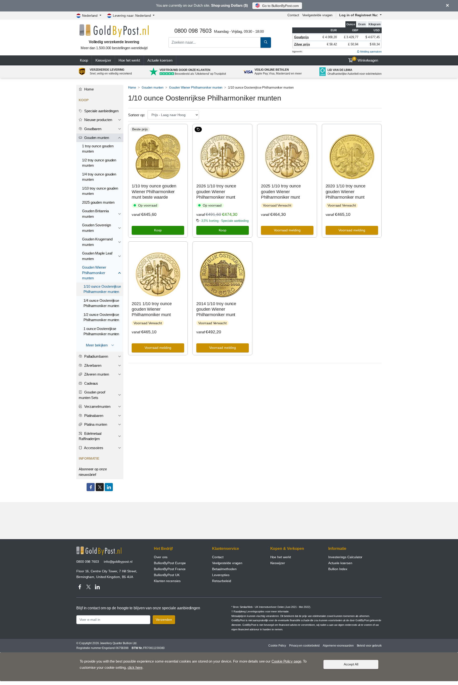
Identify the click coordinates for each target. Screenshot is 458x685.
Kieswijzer (103, 60)
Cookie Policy (277, 645)
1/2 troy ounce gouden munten (99, 163)
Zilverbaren (92, 365)
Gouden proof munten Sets (92, 395)
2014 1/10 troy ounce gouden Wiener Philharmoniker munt (216, 309)
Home (132, 87)
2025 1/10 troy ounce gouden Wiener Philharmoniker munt (281, 192)
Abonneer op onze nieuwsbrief (93, 472)
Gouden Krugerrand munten (97, 242)
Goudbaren (92, 129)
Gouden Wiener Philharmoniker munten (195, 87)
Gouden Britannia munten (95, 213)
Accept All (351, 664)
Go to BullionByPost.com (280, 6)
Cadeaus (90, 383)
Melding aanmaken (370, 51)
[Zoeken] (265, 42)
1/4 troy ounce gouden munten (99, 177)
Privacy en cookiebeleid (304, 645)
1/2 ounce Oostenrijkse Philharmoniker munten (101, 317)
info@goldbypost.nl (118, 561)
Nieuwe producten (97, 120)
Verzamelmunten (96, 406)
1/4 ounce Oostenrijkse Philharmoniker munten (101, 303)
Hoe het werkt (129, 60)
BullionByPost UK (167, 575)
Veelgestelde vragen (317, 15)
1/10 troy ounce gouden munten (100, 191)
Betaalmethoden (224, 569)
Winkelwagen (366, 59)
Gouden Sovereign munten (96, 228)
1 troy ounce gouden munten (97, 149)
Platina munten (95, 424)
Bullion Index (337, 569)
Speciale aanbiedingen (101, 111)
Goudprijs (301, 37)
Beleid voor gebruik (369, 645)
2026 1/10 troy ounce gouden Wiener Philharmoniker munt (216, 192)
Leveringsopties (255, 611)
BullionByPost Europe (170, 563)
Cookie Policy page (286, 661)
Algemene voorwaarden (338, 645)
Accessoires (93, 448)
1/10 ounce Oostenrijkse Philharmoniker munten (102, 289)
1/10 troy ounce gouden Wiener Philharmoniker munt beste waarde (154, 192)
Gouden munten (152, 87)
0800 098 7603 (87, 561)
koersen (159, 60)
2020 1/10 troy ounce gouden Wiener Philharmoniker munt (345, 192)
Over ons (160, 557)
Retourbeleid (221, 581)
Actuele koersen (340, 563)
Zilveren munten (96, 374)
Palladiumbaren (95, 356)
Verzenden (164, 619)
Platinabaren (93, 416)
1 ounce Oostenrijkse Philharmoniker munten (101, 331)
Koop (84, 60)
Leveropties (220, 575)
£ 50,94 (353, 44)
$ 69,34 (375, 44)
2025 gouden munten (98, 202)
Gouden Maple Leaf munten (97, 256)
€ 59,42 (332, 44)
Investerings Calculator (345, 557)
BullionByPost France (170, 569)
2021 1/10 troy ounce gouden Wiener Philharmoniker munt (152, 309)
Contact (293, 15)
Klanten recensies (167, 581)
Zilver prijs (302, 44)
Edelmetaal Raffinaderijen (90, 436)
